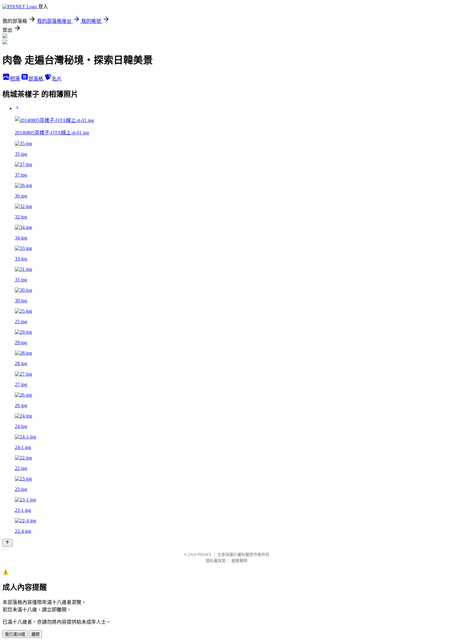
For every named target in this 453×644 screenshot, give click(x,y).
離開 (35, 634)
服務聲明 (239, 560)
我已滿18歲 (15, 634)
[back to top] (7, 543)
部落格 (36, 78)
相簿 (15, 78)
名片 (57, 78)
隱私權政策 (216, 560)
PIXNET (204, 554)
